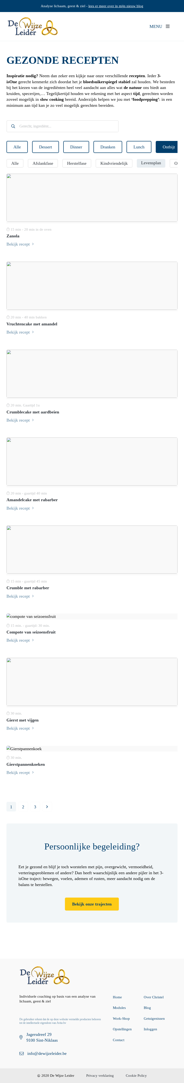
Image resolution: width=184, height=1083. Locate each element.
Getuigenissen (154, 1018)
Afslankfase (43, 163)
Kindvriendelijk (114, 163)
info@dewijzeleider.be (47, 1053)
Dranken (107, 147)
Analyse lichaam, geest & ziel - (92, 6)
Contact (118, 1040)
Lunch (138, 147)
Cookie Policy (136, 1075)
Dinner (76, 147)
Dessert (45, 147)
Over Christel (154, 997)
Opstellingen (122, 1029)
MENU (156, 26)
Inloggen (150, 1029)
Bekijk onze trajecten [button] (92, 904)
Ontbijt (169, 147)
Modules (119, 1008)
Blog (147, 1008)
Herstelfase (76, 163)
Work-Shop (121, 1018)
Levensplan (151, 162)
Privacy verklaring (100, 1075)
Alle (17, 147)
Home (117, 997)
